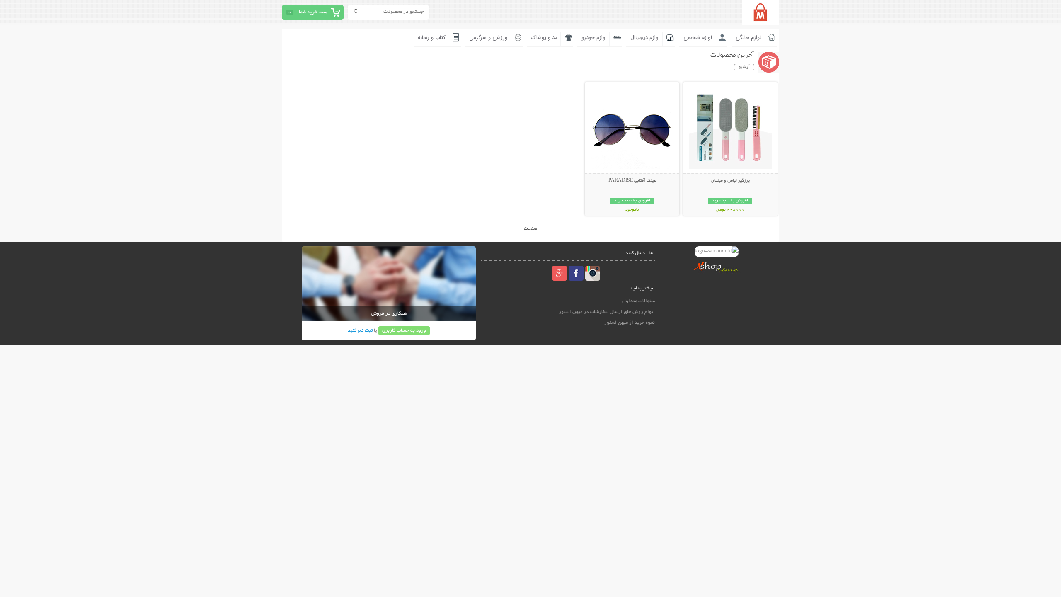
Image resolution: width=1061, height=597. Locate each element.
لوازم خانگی (748, 37)
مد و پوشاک (544, 37)
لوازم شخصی (697, 37)
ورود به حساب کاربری (404, 330)
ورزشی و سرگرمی (488, 37)
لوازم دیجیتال (645, 37)
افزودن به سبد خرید (730, 201)
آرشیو (744, 67)
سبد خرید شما (313, 12)
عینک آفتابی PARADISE (632, 180)
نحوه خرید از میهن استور (629, 322)
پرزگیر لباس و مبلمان (730, 180)
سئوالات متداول (638, 301)
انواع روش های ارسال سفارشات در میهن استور (607, 312)
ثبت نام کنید (360, 330)
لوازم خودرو (594, 37)
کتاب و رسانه (432, 37)
